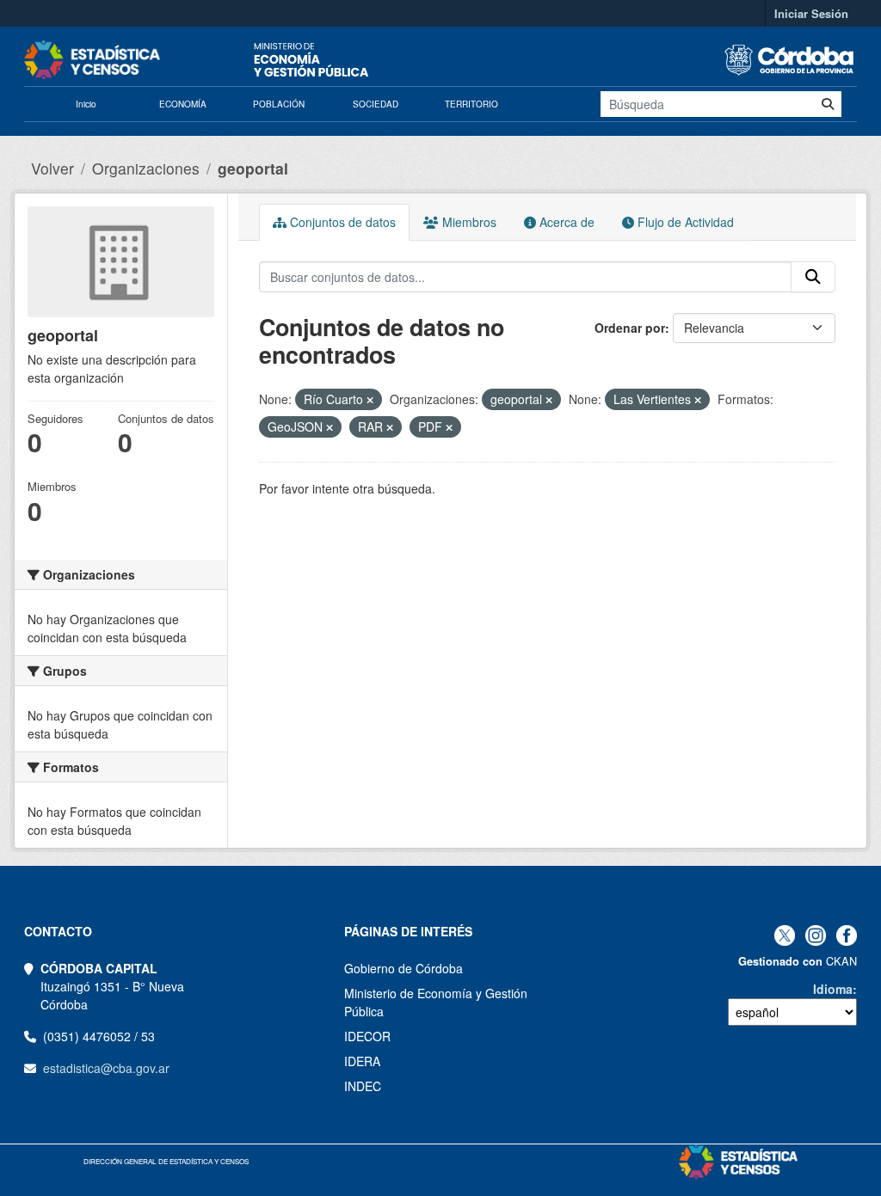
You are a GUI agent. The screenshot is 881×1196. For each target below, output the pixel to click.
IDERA (362, 1061)
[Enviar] (827, 104)
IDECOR (367, 1036)
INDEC (362, 1086)
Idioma (833, 988)
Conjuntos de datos (341, 221)
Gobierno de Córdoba (403, 968)
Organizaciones (146, 168)
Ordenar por (630, 327)
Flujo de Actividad (684, 221)
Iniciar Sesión (811, 13)
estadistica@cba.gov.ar (106, 1067)
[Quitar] (370, 400)
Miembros (467, 221)
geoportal (253, 168)
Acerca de (565, 221)
